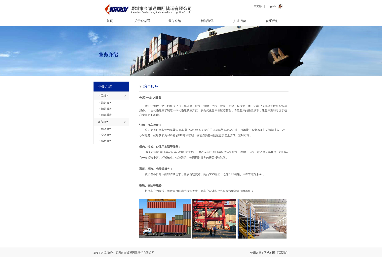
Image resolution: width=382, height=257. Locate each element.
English (271, 6)
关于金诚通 (142, 21)
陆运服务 (106, 108)
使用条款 (255, 252)
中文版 (258, 6)
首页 (110, 21)
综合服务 (106, 114)
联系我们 (272, 21)
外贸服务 (103, 121)
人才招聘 (239, 21)
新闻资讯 (207, 21)
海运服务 (106, 102)
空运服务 (106, 134)
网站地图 (269, 252)
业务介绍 (174, 21)
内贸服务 (103, 95)
